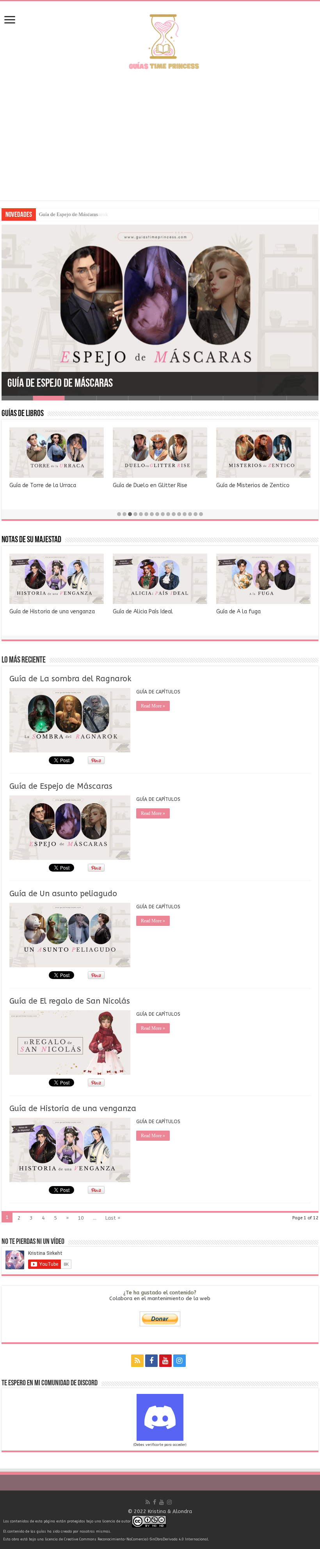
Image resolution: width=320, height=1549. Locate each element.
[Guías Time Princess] (160, 40)
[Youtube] (165, 1360)
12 (179, 514)
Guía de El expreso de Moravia (254, 485)
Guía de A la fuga (238, 611)
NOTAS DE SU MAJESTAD (31, 540)
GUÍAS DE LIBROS (23, 413)
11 (174, 514)
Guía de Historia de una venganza (52, 611)
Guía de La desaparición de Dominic (158, 485)
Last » (112, 1218)
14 (190, 514)
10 (168, 514)
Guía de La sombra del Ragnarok (70, 678)
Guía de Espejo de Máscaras (68, 214)
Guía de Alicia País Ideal (143, 611)
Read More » (153, 706)
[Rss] (137, 1360)
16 (201, 514)
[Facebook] (151, 1360)
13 (185, 514)
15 (195, 514)
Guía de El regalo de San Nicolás (69, 1001)
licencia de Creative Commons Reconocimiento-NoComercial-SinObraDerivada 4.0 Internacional (126, 1539)
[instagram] (179, 1360)
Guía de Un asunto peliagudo (63, 893)
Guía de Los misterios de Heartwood (56, 485)
